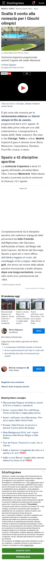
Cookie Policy (28, 545)
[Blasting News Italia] (15, 3)
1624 (32, 482)
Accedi (41, 3)
